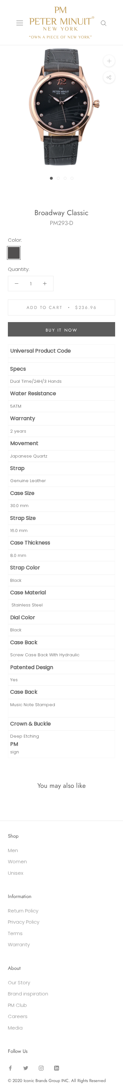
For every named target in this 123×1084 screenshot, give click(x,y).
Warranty (19, 944)
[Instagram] (41, 1068)
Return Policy (23, 910)
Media (15, 1027)
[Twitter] (25, 1068)
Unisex (15, 872)
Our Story (19, 982)
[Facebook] (10, 1068)
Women (17, 861)
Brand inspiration (28, 993)
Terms (15, 933)
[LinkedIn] (56, 1068)
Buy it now (62, 330)
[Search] (104, 22)
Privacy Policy (23, 921)
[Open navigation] (19, 22)
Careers (18, 1016)
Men (13, 850)
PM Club (17, 1005)
